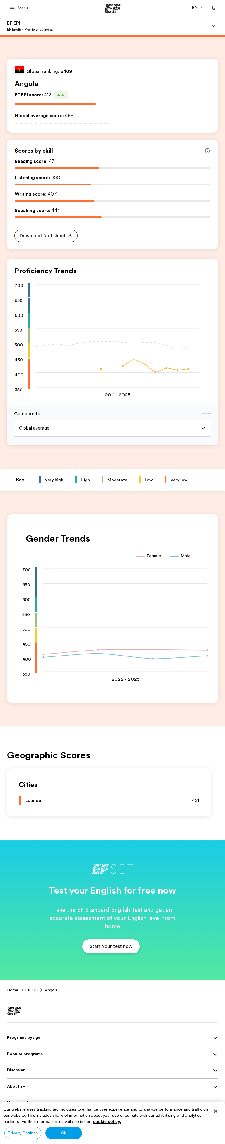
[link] (30, 26)
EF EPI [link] (31, 990)
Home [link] (12, 990)
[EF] (113, 8)
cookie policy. (107, 1121)
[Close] (215, 1111)
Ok (63, 1133)
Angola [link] (51, 990)
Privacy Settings (23, 1133)
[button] (19, 8)
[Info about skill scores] (207, 151)
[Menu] (213, 25)
